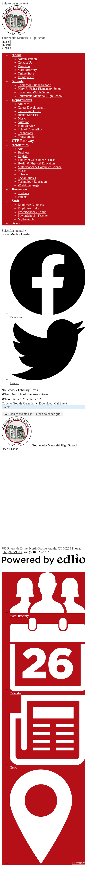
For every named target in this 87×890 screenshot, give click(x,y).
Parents (22, 196)
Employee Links (28, 208)
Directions (78, 863)
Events (6, 407)
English (23, 156)
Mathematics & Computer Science (40, 167)
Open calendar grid (48, 414)
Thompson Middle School (34, 92)
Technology (25, 133)
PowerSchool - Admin (32, 212)
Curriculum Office (29, 111)
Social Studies (27, 178)
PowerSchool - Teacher (33, 215)
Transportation (27, 136)
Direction (24, 66)
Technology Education (32, 181)
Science (23, 174)
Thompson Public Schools (34, 85)
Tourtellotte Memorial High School (40, 96)
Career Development (31, 107)
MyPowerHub (27, 219)
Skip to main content (15, 3)
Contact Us (25, 62)
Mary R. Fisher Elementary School (40, 88)
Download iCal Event (53, 403)
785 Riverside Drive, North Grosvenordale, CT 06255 (36, 548)
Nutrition (23, 122)
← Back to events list (18, 414)
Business (23, 152)
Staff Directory (27, 69)
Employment (26, 77)
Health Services (28, 114)
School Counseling (30, 129)
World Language (28, 185)
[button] (16, 55)
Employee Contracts (31, 204)
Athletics (23, 104)
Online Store (26, 73)
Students (23, 193)
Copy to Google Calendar (18, 403)
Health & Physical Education (36, 163)
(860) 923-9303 (12, 552)
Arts (20, 148)
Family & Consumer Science (36, 159)
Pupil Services (27, 125)
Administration (27, 59)
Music (22, 118)
